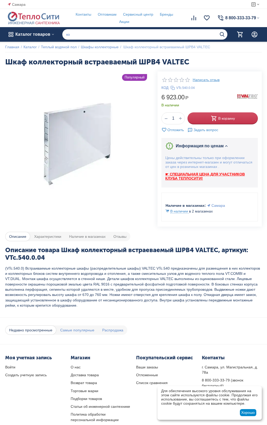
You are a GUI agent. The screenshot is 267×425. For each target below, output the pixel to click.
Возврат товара (84, 383)
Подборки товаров (86, 399)
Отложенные (147, 375)
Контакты (83, 14)
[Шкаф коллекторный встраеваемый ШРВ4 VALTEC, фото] (77, 143)
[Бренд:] (247, 96)
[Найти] (222, 34)
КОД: (165, 88)
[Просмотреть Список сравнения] (194, 18)
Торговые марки (84, 391)
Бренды (166, 14)
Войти (10, 367)
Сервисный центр (138, 14)
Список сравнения (152, 383)
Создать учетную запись (26, 375)
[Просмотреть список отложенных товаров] (207, 18)
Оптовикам (107, 14)
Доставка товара (85, 375)
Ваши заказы (147, 367)
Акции (124, 22)
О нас (76, 367)
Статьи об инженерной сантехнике (100, 406)
